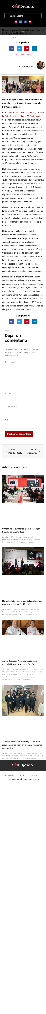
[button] (11, 48)
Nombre (9, 393)
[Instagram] (16, 22)
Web (6, 420)
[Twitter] (20, 22)
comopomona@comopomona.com (24, 779)
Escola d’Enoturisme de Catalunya (20, 112)
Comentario (10, 362)
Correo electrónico (13, 406)
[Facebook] (25, 22)
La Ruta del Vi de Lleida (12, 116)
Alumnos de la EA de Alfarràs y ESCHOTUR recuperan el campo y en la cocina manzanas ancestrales (22, 744)
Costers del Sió (20, 123)
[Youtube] (30, 22)
